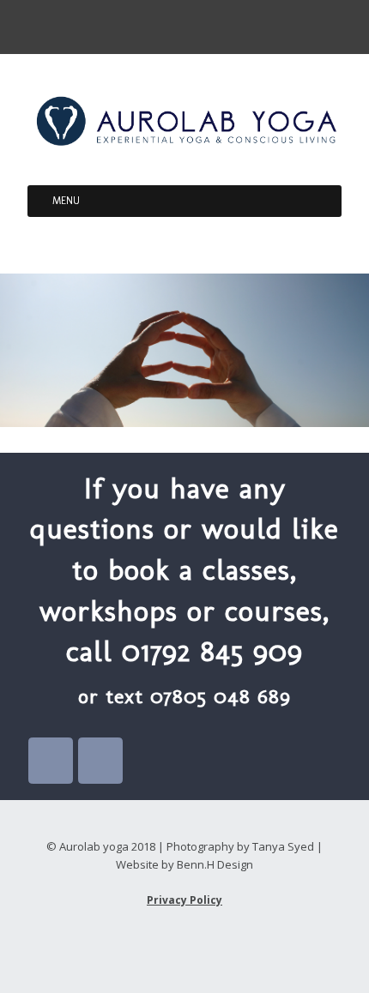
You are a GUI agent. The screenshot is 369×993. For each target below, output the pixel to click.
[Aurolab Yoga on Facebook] (50, 760)
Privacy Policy (184, 900)
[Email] (169, 26)
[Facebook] (199, 26)
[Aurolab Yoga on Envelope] (100, 760)
